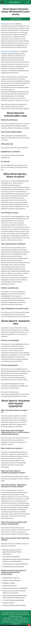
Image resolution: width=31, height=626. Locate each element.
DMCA (12, 614)
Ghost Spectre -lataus (7, 24)
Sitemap (25, 612)
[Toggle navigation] (28, 2)
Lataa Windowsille (15, 19)
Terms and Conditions (22, 614)
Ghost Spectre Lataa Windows (10, 51)
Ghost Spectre (14, 2)
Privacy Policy (5, 614)
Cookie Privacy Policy (15, 616)
